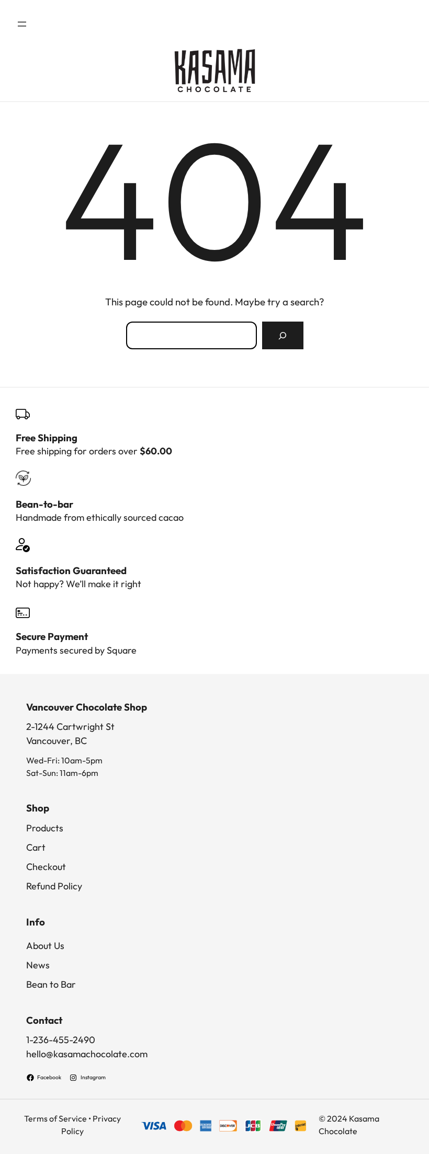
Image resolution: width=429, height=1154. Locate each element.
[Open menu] (22, 24)
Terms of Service (55, 1118)
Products (44, 828)
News (38, 965)
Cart (36, 847)
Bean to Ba (49, 984)
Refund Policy (54, 886)
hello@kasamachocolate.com (87, 1054)
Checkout (46, 867)
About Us (45, 946)
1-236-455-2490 (60, 1040)
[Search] (282, 335)
